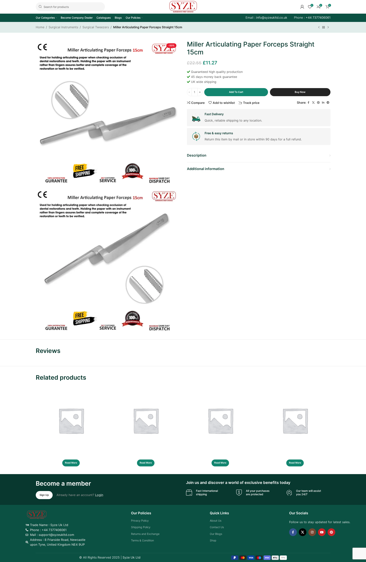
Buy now (300, 91)
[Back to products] (323, 27)
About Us (215, 520)
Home (40, 27)
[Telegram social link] (327, 102)
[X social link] (313, 102)
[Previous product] (319, 27)
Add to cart (236, 91)
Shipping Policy (140, 527)
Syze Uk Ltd (131, 557)
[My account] (302, 7)
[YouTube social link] (322, 532)
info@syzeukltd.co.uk (271, 17)
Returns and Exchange (145, 533)
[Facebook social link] (308, 102)
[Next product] (328, 27)
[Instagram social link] (312, 532)
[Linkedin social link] (323, 102)
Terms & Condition (142, 540)
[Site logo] (183, 6)
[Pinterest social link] (318, 102)
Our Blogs (216, 533)
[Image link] (36, 514)
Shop (213, 540)
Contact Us (217, 527)
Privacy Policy (140, 520)
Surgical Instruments (63, 27)
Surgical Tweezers (95, 27)
